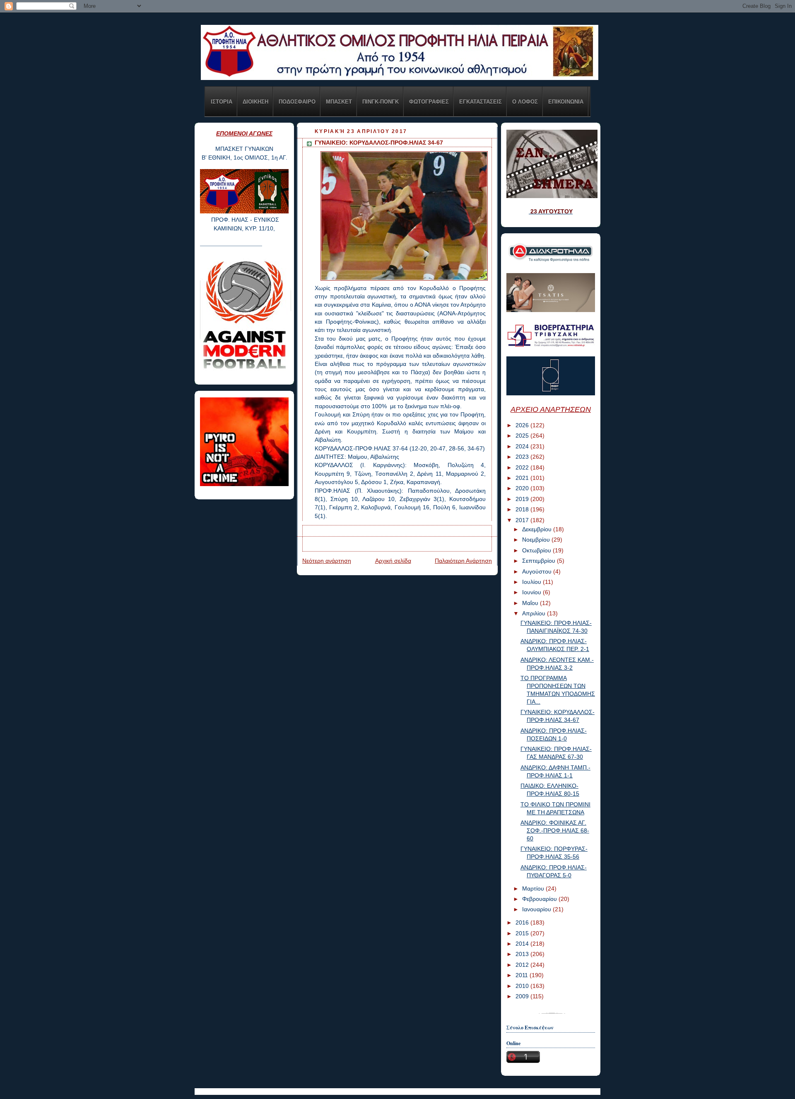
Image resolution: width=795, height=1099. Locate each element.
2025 (523, 436)
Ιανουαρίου (537, 909)
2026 (523, 425)
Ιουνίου (532, 592)
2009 (523, 996)
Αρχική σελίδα (393, 561)
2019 (523, 499)
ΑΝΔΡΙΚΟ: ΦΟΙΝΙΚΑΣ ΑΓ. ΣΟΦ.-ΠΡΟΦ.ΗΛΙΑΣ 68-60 (554, 831)
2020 (523, 488)
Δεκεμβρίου (537, 529)
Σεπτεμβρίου (539, 561)
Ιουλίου (532, 582)
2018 (523, 509)
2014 (523, 944)
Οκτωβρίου (537, 550)
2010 (523, 986)
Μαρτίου (534, 889)
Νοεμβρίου (537, 540)
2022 (523, 468)
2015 (523, 933)
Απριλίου (534, 613)
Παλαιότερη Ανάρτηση (463, 561)
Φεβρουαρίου (540, 899)
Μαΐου (531, 603)
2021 (523, 478)
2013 (523, 954)
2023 (523, 457)
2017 (523, 520)
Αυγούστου (537, 572)
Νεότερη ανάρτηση (326, 561)
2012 (523, 965)
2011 (523, 975)
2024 (523, 446)
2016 (523, 923)
